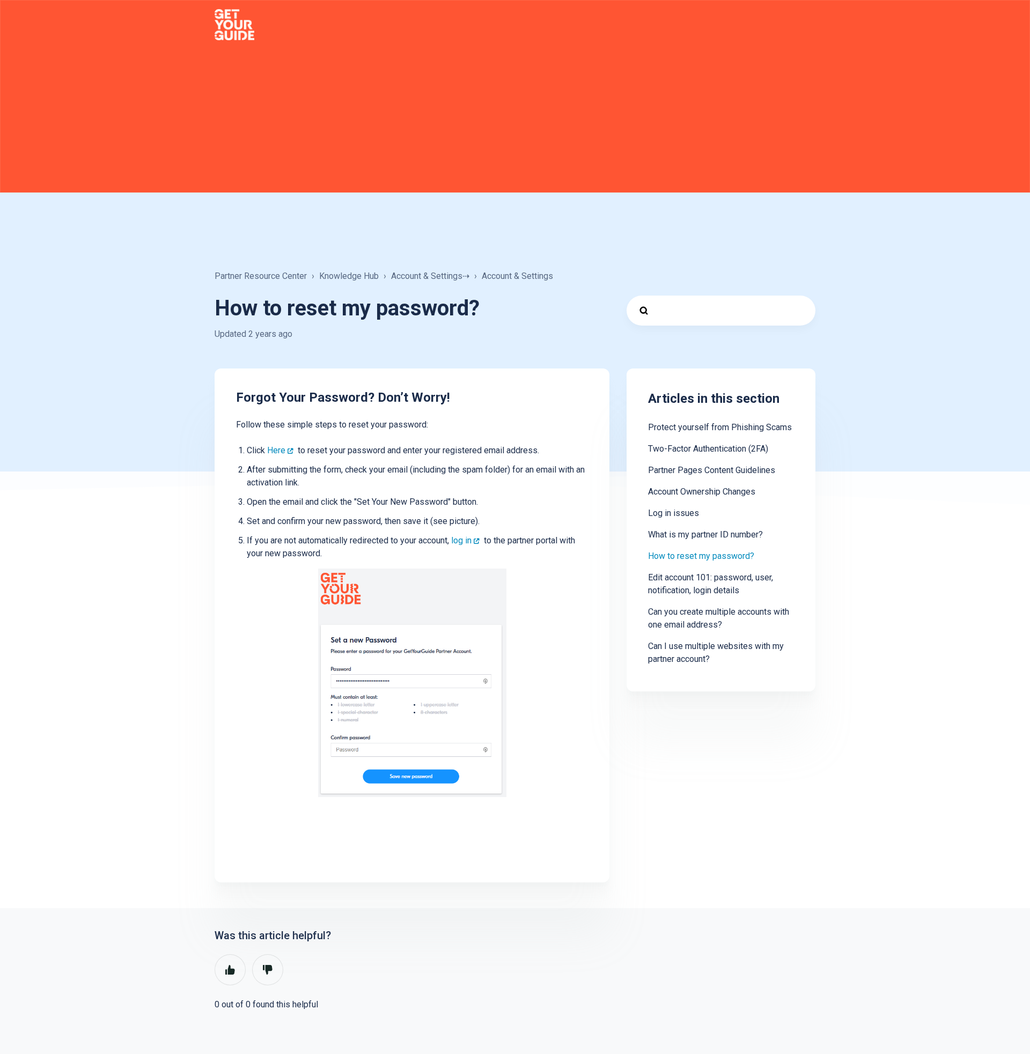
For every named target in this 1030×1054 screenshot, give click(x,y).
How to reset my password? (701, 556)
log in (461, 540)
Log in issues (673, 513)
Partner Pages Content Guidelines (711, 470)
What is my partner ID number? (705, 534)
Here (276, 450)
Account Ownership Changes (701, 492)
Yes (230, 969)
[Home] (234, 24)
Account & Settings (517, 276)
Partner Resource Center (261, 276)
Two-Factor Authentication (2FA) (708, 449)
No (267, 969)
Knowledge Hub (349, 276)
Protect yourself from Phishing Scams (720, 427)
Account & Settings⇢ (430, 276)
